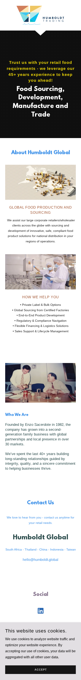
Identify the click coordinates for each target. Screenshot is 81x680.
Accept (41, 669)
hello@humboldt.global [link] (40, 560)
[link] (40, 15)
